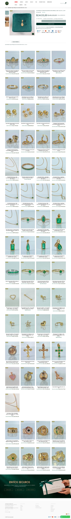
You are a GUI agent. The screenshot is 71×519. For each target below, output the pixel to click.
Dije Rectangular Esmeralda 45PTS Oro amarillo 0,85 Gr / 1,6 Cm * (43, 256)
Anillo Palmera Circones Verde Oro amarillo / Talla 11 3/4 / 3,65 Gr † (12, 467)
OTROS (16, 4)
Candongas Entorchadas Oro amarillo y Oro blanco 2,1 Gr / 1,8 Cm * (43, 150)
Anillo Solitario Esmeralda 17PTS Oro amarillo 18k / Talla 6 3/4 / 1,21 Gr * (28, 282)
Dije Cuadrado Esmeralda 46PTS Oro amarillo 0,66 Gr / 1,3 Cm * (59, 230)
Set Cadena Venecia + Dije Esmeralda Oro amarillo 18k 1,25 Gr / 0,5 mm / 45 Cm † (12, 230)
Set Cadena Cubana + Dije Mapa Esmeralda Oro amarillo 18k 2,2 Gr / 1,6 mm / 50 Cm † (58, 204)
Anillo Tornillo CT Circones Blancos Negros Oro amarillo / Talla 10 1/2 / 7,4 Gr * (12, 441)
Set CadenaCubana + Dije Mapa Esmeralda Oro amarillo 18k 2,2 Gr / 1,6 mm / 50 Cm (58, 178)
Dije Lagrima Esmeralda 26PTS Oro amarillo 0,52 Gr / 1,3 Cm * (59, 256)
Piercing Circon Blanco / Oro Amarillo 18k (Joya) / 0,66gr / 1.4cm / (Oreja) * (12, 334)
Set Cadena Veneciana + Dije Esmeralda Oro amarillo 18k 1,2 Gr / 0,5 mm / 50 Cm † (43, 204)
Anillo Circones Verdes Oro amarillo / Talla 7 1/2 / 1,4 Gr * (12, 97)
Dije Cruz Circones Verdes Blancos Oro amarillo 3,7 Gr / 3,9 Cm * (58, 362)
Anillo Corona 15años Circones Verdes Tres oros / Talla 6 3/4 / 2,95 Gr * (27, 71)
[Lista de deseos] (63, 3)
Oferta (7, 51)
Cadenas (21, 506)
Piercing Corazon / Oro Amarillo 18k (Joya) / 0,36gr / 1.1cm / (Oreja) (12, 308)
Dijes (21, 507)
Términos (52, 511)
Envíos (52, 507)
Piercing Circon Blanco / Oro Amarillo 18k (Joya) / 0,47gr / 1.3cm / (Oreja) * (43, 308)
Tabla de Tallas (39, 18)
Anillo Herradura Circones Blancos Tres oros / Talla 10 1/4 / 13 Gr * (43, 441)
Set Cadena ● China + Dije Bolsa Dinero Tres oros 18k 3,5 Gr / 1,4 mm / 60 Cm (12, 414)
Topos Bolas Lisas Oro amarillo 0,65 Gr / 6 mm (27, 124)
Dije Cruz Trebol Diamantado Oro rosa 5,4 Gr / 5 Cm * (27, 362)
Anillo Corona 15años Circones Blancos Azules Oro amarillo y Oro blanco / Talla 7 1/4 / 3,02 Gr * (12, 71)
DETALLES (7, 41)
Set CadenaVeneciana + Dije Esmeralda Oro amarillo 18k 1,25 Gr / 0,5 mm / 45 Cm (28, 204)
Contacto (52, 505)
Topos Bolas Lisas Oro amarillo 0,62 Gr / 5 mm (43, 124)
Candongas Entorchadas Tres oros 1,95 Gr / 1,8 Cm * (27, 150)
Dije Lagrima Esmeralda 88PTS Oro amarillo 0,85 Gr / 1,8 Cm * (28, 256)
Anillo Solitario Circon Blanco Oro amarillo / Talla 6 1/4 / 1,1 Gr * (43, 97)
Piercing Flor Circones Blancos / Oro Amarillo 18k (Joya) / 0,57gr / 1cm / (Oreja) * (28, 335)
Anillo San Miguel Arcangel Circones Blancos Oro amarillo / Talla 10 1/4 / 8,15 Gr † (43, 468)
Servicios (52, 506)
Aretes (21, 510)
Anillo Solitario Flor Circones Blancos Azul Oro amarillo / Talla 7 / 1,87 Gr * (58, 97)
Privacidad (52, 510)
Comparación (38, 506)
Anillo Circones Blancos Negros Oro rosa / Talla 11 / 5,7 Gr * (28, 441)
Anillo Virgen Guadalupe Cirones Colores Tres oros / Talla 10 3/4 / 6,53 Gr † (28, 468)
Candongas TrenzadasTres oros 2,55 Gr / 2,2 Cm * (58, 150)
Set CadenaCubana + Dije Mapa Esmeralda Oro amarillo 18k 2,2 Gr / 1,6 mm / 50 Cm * (43, 178)
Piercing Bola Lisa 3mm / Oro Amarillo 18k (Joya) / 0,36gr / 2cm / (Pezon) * (27, 308)
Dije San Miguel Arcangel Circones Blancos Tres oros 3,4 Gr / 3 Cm (43, 387)
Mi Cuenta (37, 505)
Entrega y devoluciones (59, 18)
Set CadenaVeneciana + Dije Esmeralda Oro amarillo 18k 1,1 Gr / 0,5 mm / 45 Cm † (12, 178)
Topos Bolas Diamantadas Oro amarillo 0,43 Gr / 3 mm (12, 124)
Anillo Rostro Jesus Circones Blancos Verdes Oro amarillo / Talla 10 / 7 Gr (58, 441)
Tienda (6, 7)
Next (34, 23)
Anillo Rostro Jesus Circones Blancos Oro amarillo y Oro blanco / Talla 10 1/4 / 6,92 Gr (58, 468)
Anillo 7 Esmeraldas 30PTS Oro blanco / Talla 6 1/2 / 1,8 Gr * (12, 282)
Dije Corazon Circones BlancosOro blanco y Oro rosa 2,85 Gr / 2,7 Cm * (12, 387)
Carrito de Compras (38, 507)
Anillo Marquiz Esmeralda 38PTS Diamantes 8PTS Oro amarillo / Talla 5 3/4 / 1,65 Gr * (43, 230)
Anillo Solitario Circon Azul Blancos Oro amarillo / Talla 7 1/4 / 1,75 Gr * (28, 97)
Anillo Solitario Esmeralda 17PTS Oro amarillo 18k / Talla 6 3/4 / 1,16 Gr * (58, 282)
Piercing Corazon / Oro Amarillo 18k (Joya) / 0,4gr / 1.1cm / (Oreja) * (43, 334)
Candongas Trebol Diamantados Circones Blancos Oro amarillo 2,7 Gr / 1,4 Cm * (58, 124)
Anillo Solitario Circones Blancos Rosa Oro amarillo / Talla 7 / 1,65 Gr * (58, 71)
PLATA (25, 4)
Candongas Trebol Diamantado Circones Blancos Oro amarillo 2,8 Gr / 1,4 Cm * (12, 150)
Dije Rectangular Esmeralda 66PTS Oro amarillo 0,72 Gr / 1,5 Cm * (12, 256)
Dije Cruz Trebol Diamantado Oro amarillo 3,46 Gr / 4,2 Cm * (43, 362)
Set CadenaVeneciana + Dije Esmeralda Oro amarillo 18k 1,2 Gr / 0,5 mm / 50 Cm (12, 204)
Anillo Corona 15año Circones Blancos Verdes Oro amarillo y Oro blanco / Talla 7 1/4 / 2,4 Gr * (43, 71)
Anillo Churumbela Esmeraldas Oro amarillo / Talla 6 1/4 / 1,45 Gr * (28, 177)
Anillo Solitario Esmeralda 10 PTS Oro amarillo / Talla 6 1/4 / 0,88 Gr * (27, 230)
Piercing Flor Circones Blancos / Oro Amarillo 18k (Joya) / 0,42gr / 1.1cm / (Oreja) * (59, 308)
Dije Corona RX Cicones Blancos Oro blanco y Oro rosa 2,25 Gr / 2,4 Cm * (12, 362)
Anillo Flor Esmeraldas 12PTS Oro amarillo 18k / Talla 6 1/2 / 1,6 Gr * (43, 282)
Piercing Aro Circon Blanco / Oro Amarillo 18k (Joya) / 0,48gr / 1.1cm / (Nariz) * (59, 335)
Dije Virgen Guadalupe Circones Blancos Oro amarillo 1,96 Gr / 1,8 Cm (28, 387)
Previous (10, 23)
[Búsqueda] (61, 3)
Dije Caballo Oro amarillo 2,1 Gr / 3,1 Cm (58, 387)
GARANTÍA (20, 4)
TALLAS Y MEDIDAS (16, 41)
